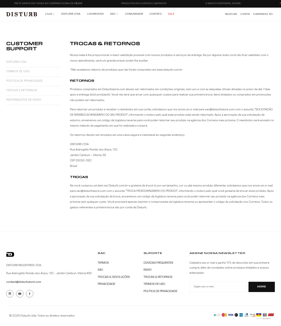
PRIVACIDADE (106, 284)
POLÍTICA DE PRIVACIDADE (24, 81)
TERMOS (103, 263)
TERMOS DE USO (18, 71)
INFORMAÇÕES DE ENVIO (23, 100)
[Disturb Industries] (21, 14)
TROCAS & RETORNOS (158, 277)
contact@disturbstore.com (23, 282)
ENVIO (148, 270)
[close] (276, 4)
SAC (100, 270)
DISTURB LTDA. (16, 62)
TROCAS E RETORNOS (21, 90)
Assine (261, 287)
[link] (114, 14)
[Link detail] (10, 293)
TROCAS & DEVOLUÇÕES (114, 277)
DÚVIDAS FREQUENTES (158, 263)
